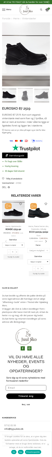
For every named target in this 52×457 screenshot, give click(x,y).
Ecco (38, 235)
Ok (14, 452)
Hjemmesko (16, 226)
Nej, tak (26, 405)
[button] (5, 55)
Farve (38, 245)
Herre (16, 18)
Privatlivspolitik (33, 452)
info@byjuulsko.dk (13, 428)
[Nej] (48, 444)
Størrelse (13, 239)
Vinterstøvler (29, 18)
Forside (6, 18)
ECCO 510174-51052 (38, 232)
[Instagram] (29, 348)
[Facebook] (23, 348)
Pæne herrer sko (41, 226)
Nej (20, 452)
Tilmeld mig (26, 396)
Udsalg (43, 229)
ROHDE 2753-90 (13, 229)
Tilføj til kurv (13, 257)
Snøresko (35, 229)
